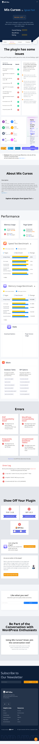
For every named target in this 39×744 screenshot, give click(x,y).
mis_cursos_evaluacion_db (24, 381)
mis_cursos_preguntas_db (24, 394)
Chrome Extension (6, 721)
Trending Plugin (6, 715)
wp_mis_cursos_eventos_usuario (10, 391)
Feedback (19, 717)
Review (5, 42)
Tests (13, 42)
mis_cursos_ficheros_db (24, 388)
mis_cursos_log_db (23, 391)
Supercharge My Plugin (12, 574)
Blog (18, 715)
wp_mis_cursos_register (9, 378)
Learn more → (22, 158)
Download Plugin (3, 148)
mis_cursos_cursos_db (24, 378)
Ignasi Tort (29, 10)
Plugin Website (9, 148)
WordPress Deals (20, 713)
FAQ (18, 719)
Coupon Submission (7, 717)
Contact (18, 721)
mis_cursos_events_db (24, 385)
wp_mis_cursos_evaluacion (9, 385)
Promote (19, 710)
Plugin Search (5, 719)
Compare (20, 42)
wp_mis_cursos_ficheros (9, 394)
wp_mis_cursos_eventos (9, 388)
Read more (11, 459)
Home (4, 710)
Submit (30, 602)
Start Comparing (28, 546)
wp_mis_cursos (7, 381)
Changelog (28, 42)
